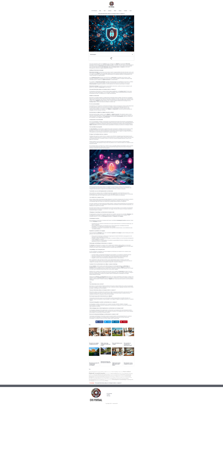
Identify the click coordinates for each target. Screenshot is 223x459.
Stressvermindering (100, 379)
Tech (130, 10)
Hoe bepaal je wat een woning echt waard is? (128, 363)
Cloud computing (114, 371)
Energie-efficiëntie (98, 374)
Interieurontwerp (107, 376)
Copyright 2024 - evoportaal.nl (111, 403)
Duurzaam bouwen (108, 373)
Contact (108, 394)
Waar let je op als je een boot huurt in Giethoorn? (106, 362)
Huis (100, 10)
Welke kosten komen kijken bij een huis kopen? (116, 364)
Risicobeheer (107, 378)
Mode (115, 10)
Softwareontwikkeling (125, 378)
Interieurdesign (100, 376)
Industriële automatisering (126, 374)
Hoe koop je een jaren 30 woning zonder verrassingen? (94, 364)
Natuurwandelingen (113, 377)
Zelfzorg (106, 380)
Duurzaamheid (114, 373)
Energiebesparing (106, 374)
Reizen (120, 10)
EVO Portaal (94, 10)
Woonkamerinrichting (101, 380)
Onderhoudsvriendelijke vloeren (120, 377)
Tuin (105, 10)
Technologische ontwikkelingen (119, 379)
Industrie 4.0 (118, 374)
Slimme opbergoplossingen (118, 378)
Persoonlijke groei (91, 378)
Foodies (125, 10)
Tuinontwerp (96, 380)
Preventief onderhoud (97, 378)
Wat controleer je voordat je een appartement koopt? (128, 344)
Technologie (91, 382)
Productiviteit (103, 378)
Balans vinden (104, 371)
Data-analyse (127, 371)
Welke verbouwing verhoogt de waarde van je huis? (105, 344)
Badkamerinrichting (98, 371)
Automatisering (92, 371)
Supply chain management (108, 379)
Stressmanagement (92, 379)
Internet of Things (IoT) (115, 376)
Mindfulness (108, 377)
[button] (132, 54)
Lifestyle (109, 10)
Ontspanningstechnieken (128, 377)
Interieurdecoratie (93, 376)
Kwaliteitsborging (96, 377)
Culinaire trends (120, 371)
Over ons (108, 395)
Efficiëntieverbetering (128, 373)
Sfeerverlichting (111, 378)
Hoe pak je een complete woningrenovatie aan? (94, 344)
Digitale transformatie (97, 373)
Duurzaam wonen (120, 373)
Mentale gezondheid (103, 377)
